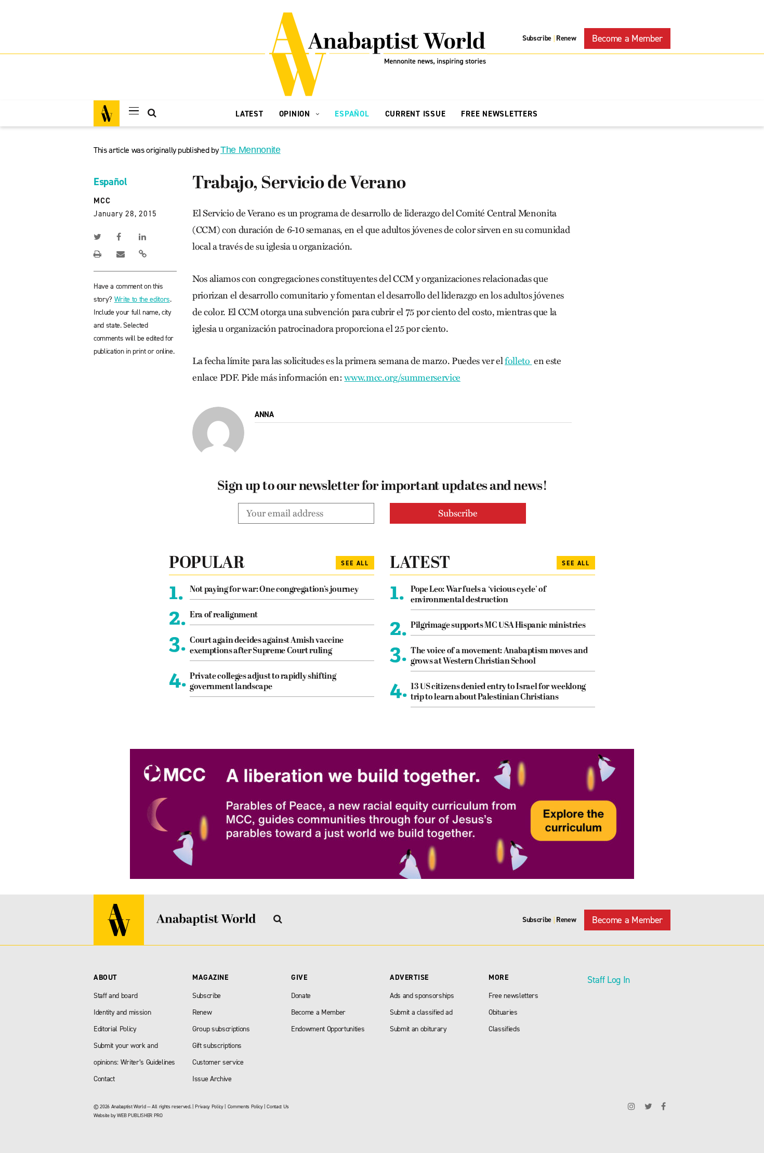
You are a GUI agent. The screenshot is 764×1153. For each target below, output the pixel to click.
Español (352, 114)
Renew (566, 38)
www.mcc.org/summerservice (402, 377)
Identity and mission (122, 1012)
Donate (301, 996)
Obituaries (503, 1012)
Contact (104, 1079)
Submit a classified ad (421, 1012)
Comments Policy (245, 1106)
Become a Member (627, 38)
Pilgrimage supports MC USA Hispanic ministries (498, 625)
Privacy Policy (209, 1106)
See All (355, 563)
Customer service (218, 1062)
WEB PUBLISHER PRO (139, 1115)
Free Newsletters (499, 114)
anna (264, 414)
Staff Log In (608, 980)
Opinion (296, 114)
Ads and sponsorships (422, 996)
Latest (249, 114)
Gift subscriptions (217, 1046)
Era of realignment (224, 615)
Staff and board (116, 996)
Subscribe (536, 38)
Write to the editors (142, 299)
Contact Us (278, 1106)
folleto (518, 361)
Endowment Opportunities (327, 1029)
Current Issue (415, 114)
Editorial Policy (115, 1029)
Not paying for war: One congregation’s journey (274, 589)
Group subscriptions (221, 1029)
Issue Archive (212, 1079)
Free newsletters (513, 996)
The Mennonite (250, 150)
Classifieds (504, 1029)
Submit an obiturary (418, 1029)
